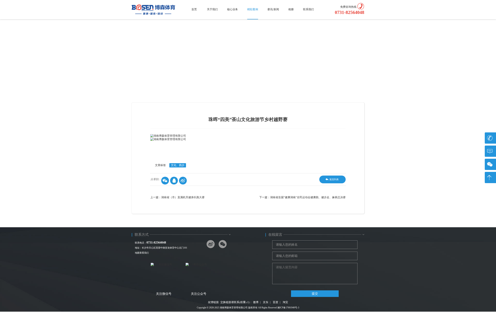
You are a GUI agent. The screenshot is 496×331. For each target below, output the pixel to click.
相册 (291, 9)
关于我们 (212, 9)
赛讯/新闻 (273, 9)
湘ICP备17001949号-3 (288, 307)
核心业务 (232, 9)
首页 (194, 9)
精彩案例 (252, 9)
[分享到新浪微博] (183, 180)
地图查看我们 (142, 252)
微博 (255, 302)
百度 (275, 302)
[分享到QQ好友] (174, 180)
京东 (265, 302)
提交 (315, 293)
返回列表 (334, 179)
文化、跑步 (177, 165)
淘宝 (285, 302)
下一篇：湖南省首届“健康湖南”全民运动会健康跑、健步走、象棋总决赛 (302, 197)
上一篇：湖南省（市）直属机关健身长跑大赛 (177, 197)
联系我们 (308, 9)
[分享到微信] (165, 180)
